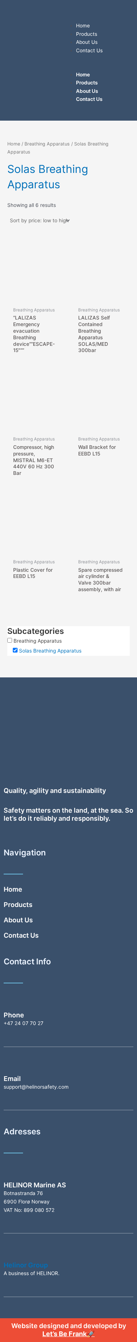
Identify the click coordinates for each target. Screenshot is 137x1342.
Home (83, 26)
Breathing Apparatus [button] (38, 641)
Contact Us (89, 50)
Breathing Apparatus (47, 144)
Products (86, 34)
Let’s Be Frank (64, 1334)
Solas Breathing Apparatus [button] (50, 651)
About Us (87, 42)
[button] (101, 66)
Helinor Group (26, 1265)
